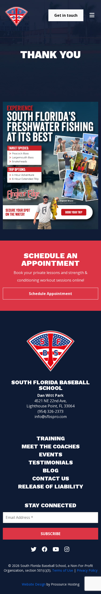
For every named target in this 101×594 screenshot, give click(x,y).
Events (50, 454)
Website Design (34, 584)
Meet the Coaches (51, 446)
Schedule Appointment (50, 293)
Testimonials (50, 462)
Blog (50, 470)
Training (50, 438)
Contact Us (50, 478)
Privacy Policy (87, 570)
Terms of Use (62, 570)
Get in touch (66, 15)
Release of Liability (50, 486)
